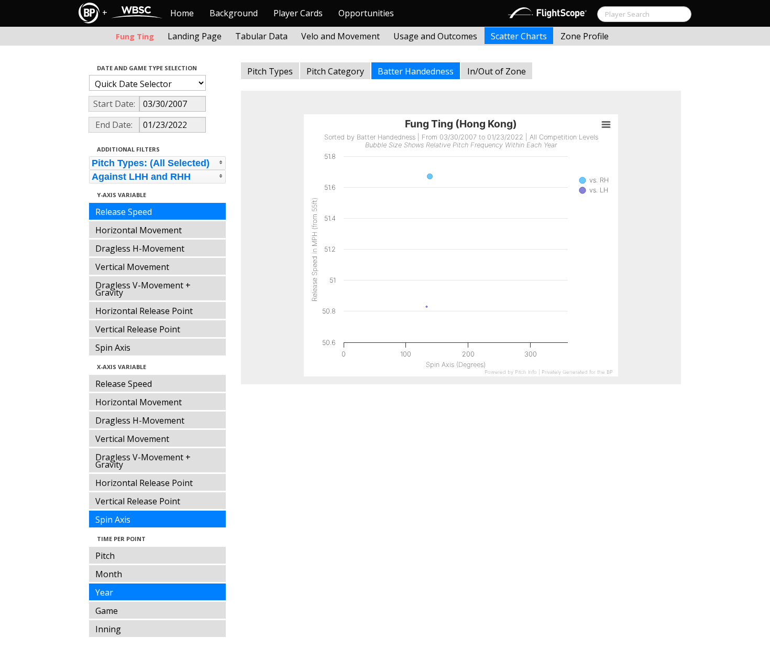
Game (106, 611)
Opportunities (366, 13)
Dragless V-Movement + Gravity (143, 288)
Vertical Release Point (137, 329)
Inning (108, 629)
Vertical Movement (132, 267)
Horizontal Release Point (144, 311)
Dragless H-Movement (139, 248)
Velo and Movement (340, 36)
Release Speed (123, 212)
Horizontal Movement (138, 230)
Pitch (105, 555)
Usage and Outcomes (435, 36)
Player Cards (298, 13)
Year (104, 592)
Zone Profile (584, 36)
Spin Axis (112, 347)
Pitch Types (270, 71)
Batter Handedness (416, 71)
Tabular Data (261, 36)
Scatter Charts (519, 36)
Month (108, 574)
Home (182, 13)
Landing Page (195, 36)
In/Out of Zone (496, 71)
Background (234, 13)
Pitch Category (335, 71)
